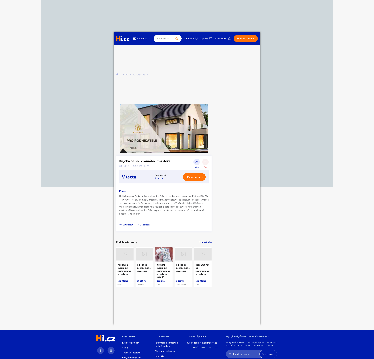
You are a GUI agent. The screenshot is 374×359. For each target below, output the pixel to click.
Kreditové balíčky (130, 342)
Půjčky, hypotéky (139, 74)
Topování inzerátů (131, 352)
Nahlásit (146, 224)
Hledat (176, 38)
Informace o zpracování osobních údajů (166, 344)
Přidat (205, 162)
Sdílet (196, 162)
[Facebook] (100, 350)
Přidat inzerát (247, 38)
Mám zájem (193, 177)
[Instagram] (111, 350)
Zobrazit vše (205, 242)
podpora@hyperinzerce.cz (204, 342)
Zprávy (204, 38)
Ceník (125, 347)
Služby (125, 74)
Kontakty (159, 356)
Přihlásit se (220, 38)
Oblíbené (189, 38)
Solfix (160, 178)
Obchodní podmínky (165, 351)
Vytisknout (128, 224)
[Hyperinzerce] (122, 38)
